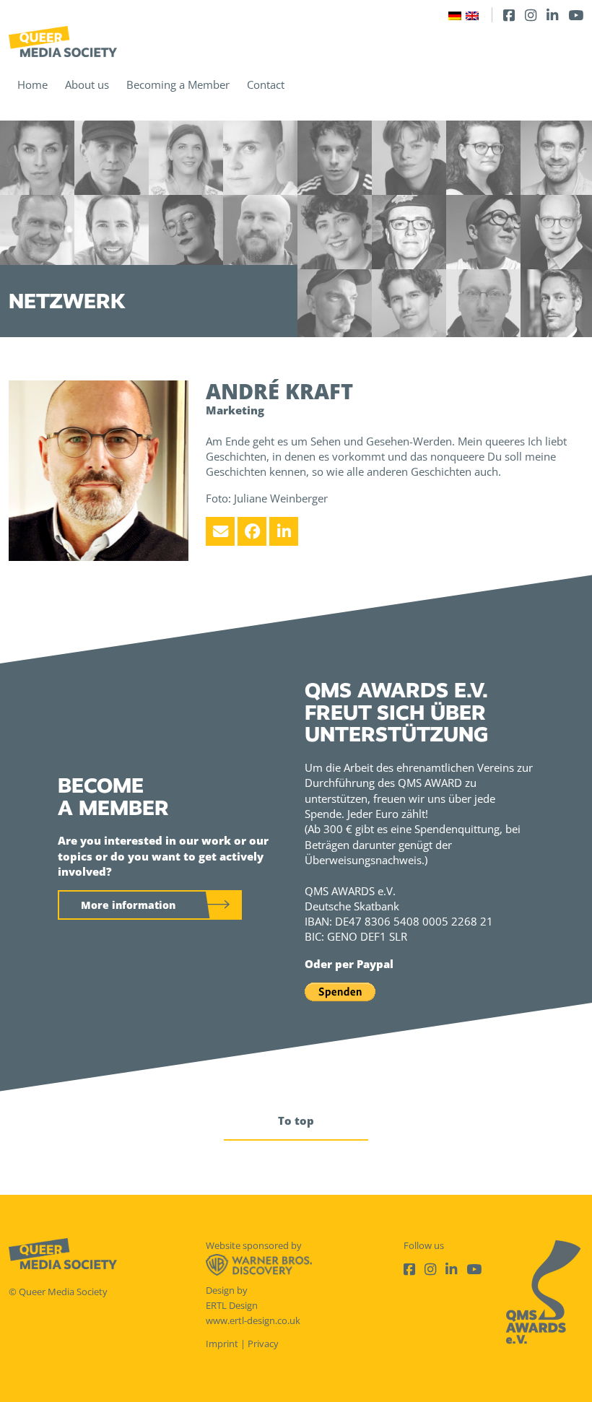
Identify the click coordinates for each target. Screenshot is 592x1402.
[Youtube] (575, 15)
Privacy (263, 1343)
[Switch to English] (472, 14)
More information (128, 905)
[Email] (220, 531)
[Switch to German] (454, 14)
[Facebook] (509, 15)
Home (32, 84)
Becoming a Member (178, 84)
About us (87, 84)
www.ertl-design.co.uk (253, 1320)
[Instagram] (530, 15)
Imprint (222, 1343)
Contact (265, 84)
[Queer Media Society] (63, 41)
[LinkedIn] (552, 15)
